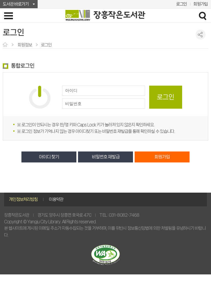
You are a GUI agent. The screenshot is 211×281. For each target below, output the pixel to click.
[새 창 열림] (105, 255)
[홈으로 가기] (6, 45)
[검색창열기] (202, 15)
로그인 (181, 4)
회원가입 (200, 4)
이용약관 (56, 199)
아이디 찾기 (49, 156)
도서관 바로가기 (16, 4)
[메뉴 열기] (8, 15)
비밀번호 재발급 (106, 156)
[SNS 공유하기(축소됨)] (201, 34)
